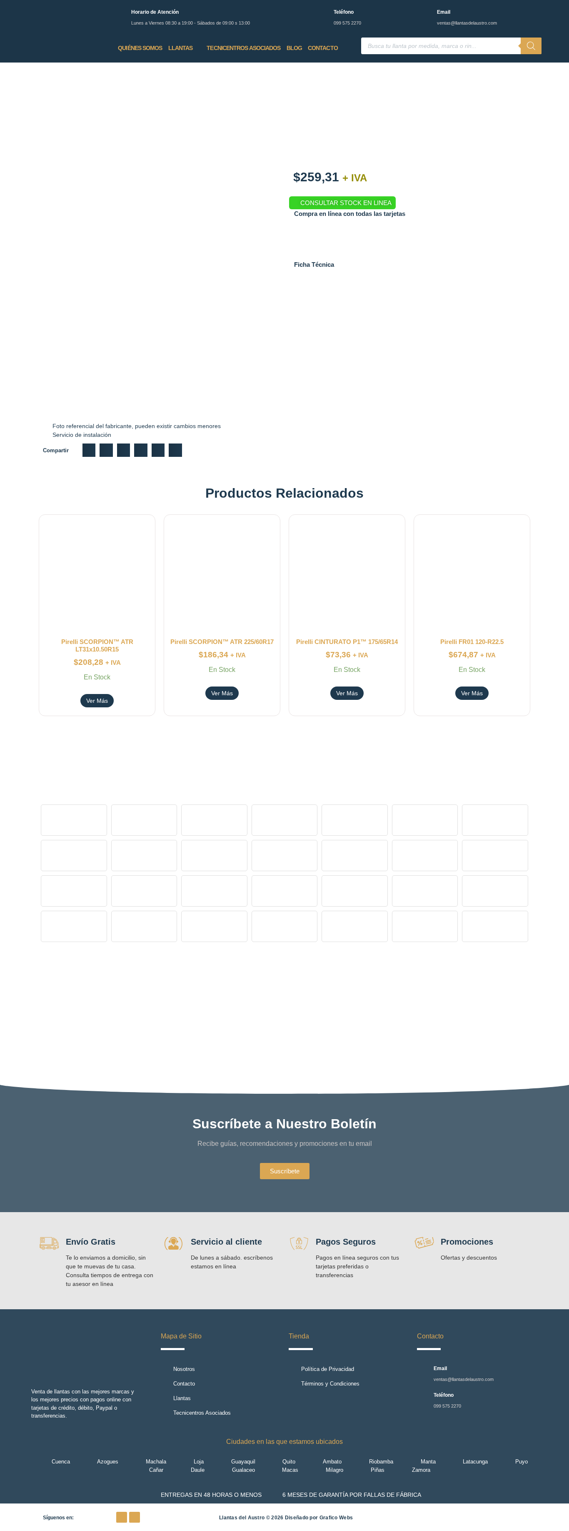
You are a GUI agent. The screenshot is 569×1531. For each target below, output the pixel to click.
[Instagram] (134, 1517)
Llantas (180, 48)
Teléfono (344, 12)
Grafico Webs (336, 1518)
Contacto (323, 48)
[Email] (425, 13)
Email (443, 12)
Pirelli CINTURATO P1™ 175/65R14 (347, 641)
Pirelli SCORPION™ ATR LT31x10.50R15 (97, 645)
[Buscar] (531, 46)
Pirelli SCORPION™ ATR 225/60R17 (222, 641)
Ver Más (97, 700)
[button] (89, 450)
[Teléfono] (322, 13)
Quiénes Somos (140, 48)
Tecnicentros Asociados (243, 48)
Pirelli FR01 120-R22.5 (472, 641)
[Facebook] (121, 1517)
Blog (294, 48)
